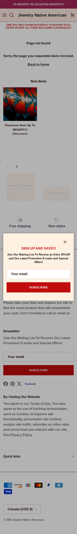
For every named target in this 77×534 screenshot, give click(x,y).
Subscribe (38, 287)
